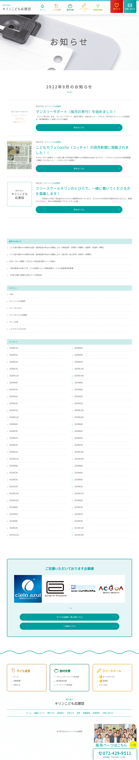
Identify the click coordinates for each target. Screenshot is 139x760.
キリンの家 (13, 322)
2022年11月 (79, 493)
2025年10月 (79, 375)
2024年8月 (78, 424)
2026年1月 (13, 368)
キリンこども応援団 (53, 106)
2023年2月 (78, 486)
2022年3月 (78, 521)
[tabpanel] (111, 589)
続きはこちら (79, 127)
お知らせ (16, 685)
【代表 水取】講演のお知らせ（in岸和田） (26, 275)
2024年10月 (79, 417)
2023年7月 (13, 472)
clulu (11, 294)
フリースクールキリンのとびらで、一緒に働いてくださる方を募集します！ (83, 191)
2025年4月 (78, 396)
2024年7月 (13, 431)
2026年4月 (78, 355)
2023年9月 (13, 465)
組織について (39, 713)
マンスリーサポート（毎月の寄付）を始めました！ (76, 111)
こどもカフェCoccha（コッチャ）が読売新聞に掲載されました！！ (82, 150)
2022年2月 (13, 528)
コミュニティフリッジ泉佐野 (67, 676)
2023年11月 (14, 458)
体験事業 (16, 680)
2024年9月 (13, 424)
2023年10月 (79, 458)
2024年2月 (78, 445)
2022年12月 (14, 493)
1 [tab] (68, 607)
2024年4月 (78, 438)
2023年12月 (79, 452)
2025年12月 (79, 368)
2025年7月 (13, 389)
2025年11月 (14, 375)
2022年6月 (13, 514)
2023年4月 (78, 479)
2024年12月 (79, 410)
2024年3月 (13, 445)
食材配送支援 (61, 680)
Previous (12, 588)
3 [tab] (71, 607)
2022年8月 (13, 507)
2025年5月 (13, 396)
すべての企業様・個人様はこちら (69, 617)
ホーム (16, 676)
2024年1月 (13, 452)
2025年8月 (78, 382)
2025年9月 (13, 382)
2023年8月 (78, 465)
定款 (78, 713)
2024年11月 (14, 417)
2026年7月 (13, 348)
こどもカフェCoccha (17, 328)
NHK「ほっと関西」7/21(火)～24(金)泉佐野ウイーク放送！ (32, 261)
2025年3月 (13, 403)
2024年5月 (13, 438)
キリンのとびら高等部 (18, 315)
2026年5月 (13, 355)
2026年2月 (78, 362)
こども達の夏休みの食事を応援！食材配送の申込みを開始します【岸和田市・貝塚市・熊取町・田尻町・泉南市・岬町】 (57, 247)
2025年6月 (78, 389)
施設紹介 (60, 713)
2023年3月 (13, 486)
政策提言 (96, 713)
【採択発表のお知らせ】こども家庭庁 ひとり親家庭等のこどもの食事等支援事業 (41, 268)
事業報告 (86, 713)
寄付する (50, 713)
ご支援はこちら (69, 626)
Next (127, 588)
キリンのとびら (15, 308)
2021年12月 (79, 528)
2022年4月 (13, 521)
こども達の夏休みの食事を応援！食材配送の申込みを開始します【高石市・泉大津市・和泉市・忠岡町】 (50, 254)
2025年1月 (13, 410)
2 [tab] (69, 607)
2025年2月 (78, 403)
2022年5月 (78, 514)
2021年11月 (14, 535)
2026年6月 (78, 348)
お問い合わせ (107, 713)
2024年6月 (78, 431)
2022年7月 (78, 507)
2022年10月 (14, 500)
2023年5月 (13, 479)
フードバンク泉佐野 (64, 685)
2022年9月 (78, 500)
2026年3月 (13, 362)
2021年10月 (79, 535)
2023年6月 (78, 472)
